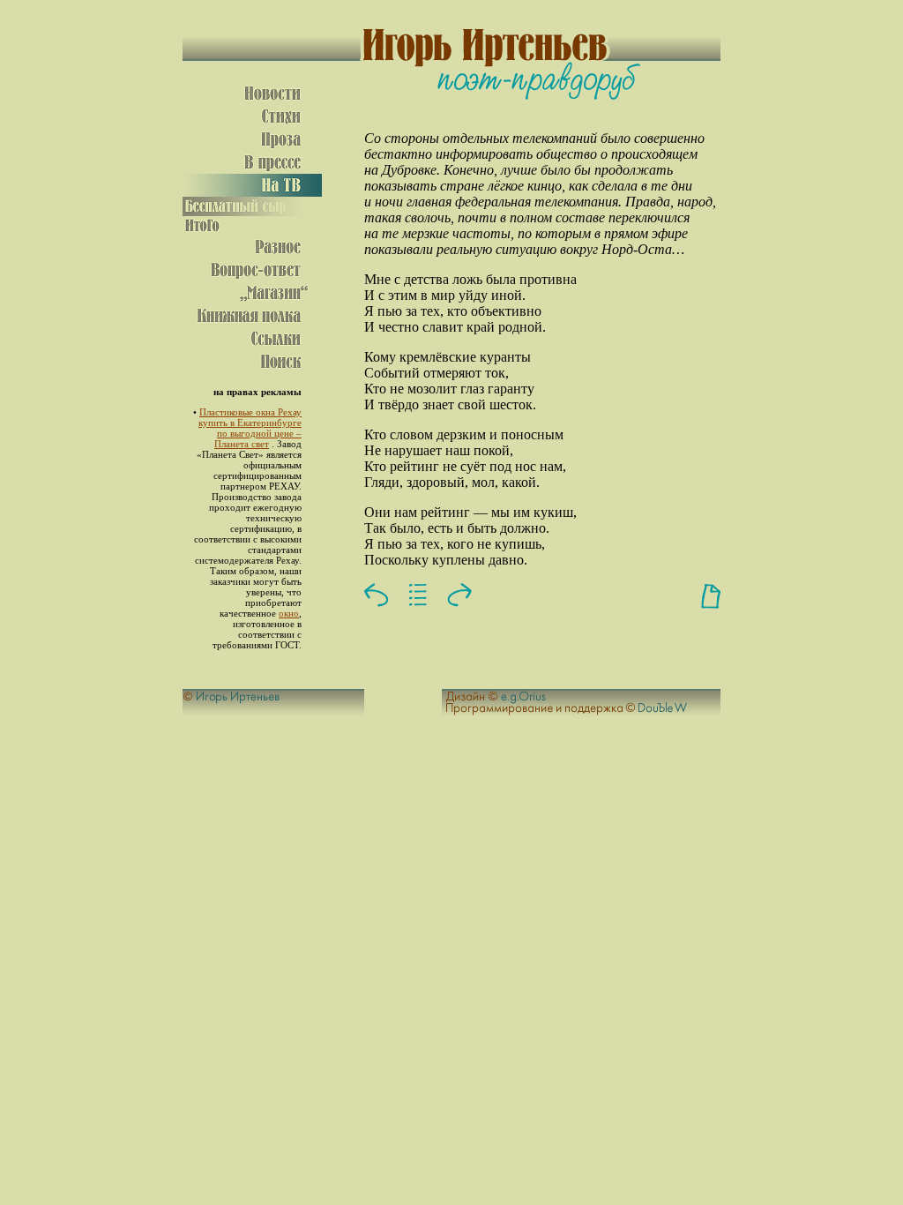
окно (289, 613)
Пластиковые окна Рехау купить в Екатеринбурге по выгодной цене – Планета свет (250, 428)
